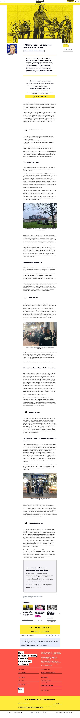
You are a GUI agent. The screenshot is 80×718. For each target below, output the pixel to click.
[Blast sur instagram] (55, 635)
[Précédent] (20, 613)
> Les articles (21, 669)
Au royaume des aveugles (28, 614)
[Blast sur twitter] (49, 635)
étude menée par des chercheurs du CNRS (38, 418)
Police (31, 50)
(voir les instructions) (43, 645)
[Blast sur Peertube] (34, 712)
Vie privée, (66, 712)
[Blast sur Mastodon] (39, 712)
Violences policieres (39, 50)
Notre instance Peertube (47, 685)
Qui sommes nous (45, 669)
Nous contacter (45, 690)
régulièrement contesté (31, 575)
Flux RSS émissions (22, 685)
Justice (26, 50)
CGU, (70, 712)
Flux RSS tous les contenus (24, 683)
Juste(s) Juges (50, 616)
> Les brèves (21, 680)
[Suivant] (60, 613)
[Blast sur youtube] (46, 635)
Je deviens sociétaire (46, 680)
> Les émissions (22, 672)
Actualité (65, 44)
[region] (40, 613)
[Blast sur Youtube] (32, 712)
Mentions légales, (60, 712)
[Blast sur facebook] (58, 635)
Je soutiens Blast (41, 96)
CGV (72, 712)
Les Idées (37, 615)
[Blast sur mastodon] (52, 635)
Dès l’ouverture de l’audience (29, 167)
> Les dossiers (21, 677)
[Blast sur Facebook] (43, 712)
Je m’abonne (44, 674)
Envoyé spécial (50, 424)
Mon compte (44, 688)
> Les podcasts (21, 674)
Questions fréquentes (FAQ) (48, 672)
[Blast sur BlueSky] (36, 712)
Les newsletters (45, 682)
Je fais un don (44, 677)
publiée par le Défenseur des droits (31, 399)
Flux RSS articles (21, 684)
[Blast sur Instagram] (41, 712)
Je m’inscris (57, 703)
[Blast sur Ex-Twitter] (45, 712)
